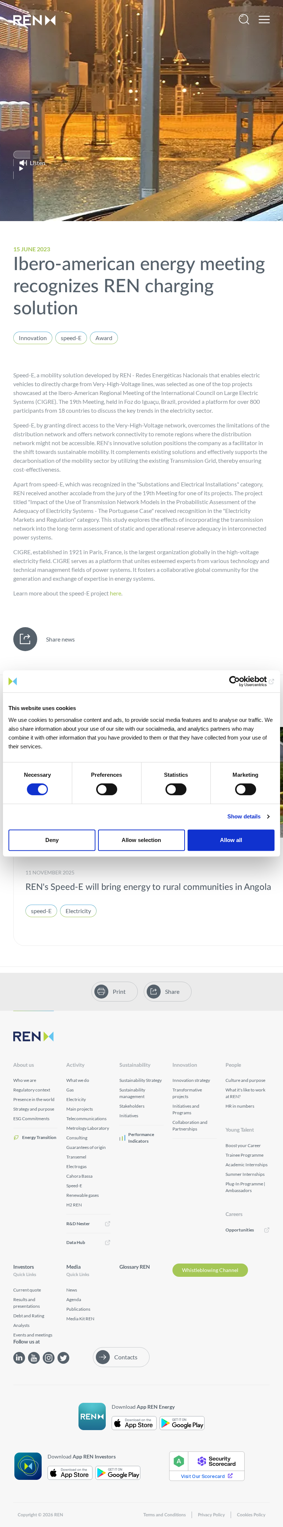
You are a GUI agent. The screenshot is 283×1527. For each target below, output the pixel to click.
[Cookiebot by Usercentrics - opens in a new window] (242, 681)
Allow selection (141, 840)
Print (119, 991)
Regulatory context (31, 1090)
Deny (52, 840)
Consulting (76, 1137)
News (71, 1290)
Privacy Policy (211, 1515)
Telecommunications (86, 1118)
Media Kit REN (80, 1318)
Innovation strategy (191, 1080)
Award (103, 337)
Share (172, 991)
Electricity (78, 910)
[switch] (106, 789)
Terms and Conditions (164, 1515)
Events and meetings (32, 1335)
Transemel (76, 1157)
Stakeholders (131, 1106)
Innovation (33, 337)
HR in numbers (240, 1106)
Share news (60, 639)
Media (73, 1267)
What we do (77, 1080)
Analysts (21, 1325)
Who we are (24, 1080)
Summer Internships (245, 1174)
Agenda (73, 1299)
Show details (244, 816)
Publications (78, 1309)
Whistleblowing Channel (210, 1270)
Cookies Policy (251, 1515)
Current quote (27, 1290)
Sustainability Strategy (140, 1080)
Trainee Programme (244, 1155)
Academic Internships (247, 1164)
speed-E (71, 337)
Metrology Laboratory (87, 1128)
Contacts (125, 1356)
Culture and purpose (245, 1080)
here (115, 593)
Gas (70, 1090)
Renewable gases (82, 1195)
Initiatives (128, 1115)
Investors (23, 1267)
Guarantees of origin (86, 1147)
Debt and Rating (28, 1315)
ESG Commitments (31, 1118)
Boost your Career (243, 1145)
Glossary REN (134, 1267)
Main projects (79, 1109)
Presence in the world (34, 1099)
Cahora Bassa (79, 1176)
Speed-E (74, 1185)
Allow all (231, 840)
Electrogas (76, 1166)
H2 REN (74, 1205)
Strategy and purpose (33, 1109)
